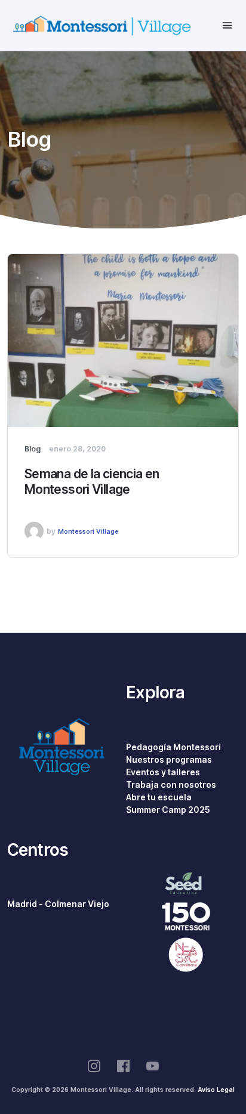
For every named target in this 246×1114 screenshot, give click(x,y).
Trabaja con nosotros (171, 785)
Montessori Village (88, 531)
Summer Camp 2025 (168, 810)
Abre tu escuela (159, 797)
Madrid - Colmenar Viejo (58, 904)
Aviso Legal (216, 1089)
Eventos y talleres (163, 772)
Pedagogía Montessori (173, 747)
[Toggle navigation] (227, 25)
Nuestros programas (169, 760)
